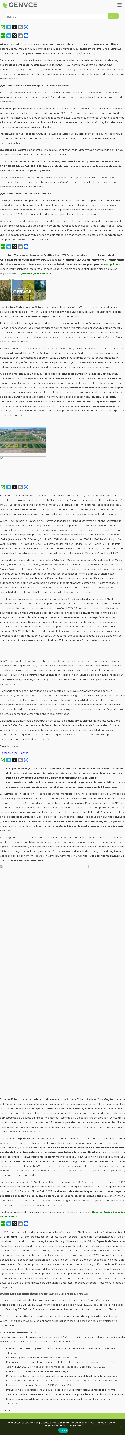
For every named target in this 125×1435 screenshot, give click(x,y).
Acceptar (5, 1410)
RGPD (67, 1385)
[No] (121, 1426)
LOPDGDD (55, 1385)
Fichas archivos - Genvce (14, 752)
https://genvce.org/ (85, 53)
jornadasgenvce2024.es (37, 273)
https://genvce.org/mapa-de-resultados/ (55, 1366)
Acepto (63, 1430)
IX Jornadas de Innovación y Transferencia (81, 661)
